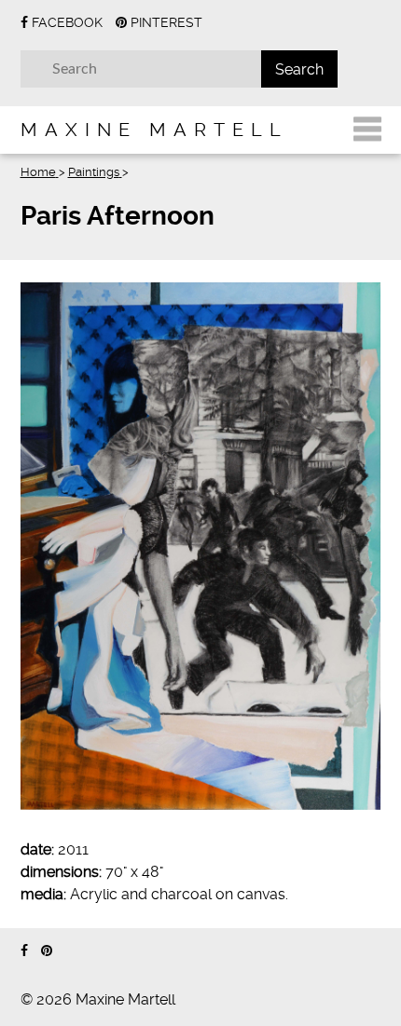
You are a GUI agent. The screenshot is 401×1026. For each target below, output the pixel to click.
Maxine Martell (154, 129)
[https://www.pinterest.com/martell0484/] (46, 951)
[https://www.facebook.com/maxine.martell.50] (24, 951)
